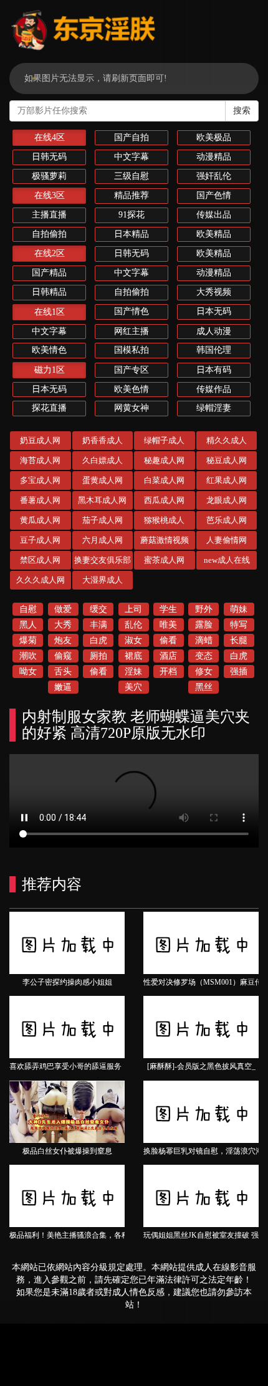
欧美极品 (213, 137)
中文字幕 (131, 156)
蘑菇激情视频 (164, 540)
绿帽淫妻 (213, 408)
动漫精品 (213, 156)
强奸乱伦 (213, 176)
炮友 (63, 640)
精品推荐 (131, 195)
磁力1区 (49, 370)
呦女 (28, 671)
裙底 (133, 656)
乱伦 (133, 624)
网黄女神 (131, 408)
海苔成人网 (40, 460)
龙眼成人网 (226, 500)
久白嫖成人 (102, 460)
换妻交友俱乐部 (102, 560)
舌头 (63, 671)
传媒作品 (213, 389)
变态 (204, 656)
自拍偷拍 (49, 234)
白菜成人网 (164, 480)
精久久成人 (226, 440)
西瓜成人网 (164, 500)
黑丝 (204, 687)
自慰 (28, 609)
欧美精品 (213, 234)
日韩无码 (49, 156)
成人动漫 (213, 331)
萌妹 (238, 609)
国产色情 (213, 195)
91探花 (131, 214)
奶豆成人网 (40, 440)
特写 (238, 624)
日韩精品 (49, 292)
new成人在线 (227, 560)
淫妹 (133, 671)
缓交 (98, 609)
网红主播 (131, 331)
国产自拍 (131, 137)
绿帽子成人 (164, 440)
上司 (133, 609)
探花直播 (49, 408)
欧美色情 (131, 389)
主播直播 (49, 214)
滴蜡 (204, 640)
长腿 (238, 640)
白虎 (98, 640)
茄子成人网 (102, 520)
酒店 (168, 656)
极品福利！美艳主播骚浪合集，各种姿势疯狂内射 (91, 1235)
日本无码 (213, 311)
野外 (204, 609)
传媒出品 (213, 214)
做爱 (63, 609)
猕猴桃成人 (164, 520)
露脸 (204, 624)
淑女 (133, 640)
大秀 (63, 624)
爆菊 (28, 640)
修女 (204, 671)
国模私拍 (131, 350)
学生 (168, 609)
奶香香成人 (102, 440)
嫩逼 (63, 687)
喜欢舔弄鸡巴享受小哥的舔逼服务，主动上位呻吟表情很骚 (106, 1066)
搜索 (242, 110)
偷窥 (63, 656)
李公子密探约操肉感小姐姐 (67, 982)
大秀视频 (213, 292)
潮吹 (28, 656)
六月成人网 (102, 540)
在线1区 (49, 312)
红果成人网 (226, 480)
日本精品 (131, 234)
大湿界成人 (102, 580)
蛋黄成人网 (102, 480)
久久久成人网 (40, 580)
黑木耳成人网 (102, 500)
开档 (168, 671)
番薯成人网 (40, 500)
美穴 (133, 687)
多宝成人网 (40, 480)
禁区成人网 (40, 560)
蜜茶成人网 (164, 560)
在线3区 (49, 195)
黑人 (28, 624)
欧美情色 (49, 350)
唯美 (168, 624)
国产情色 (131, 311)
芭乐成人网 (226, 520)
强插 (238, 671)
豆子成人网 (40, 540)
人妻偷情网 (226, 540)
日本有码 (213, 370)
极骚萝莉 (49, 176)
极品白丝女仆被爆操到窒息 (67, 1151)
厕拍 (98, 656)
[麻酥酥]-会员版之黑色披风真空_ (201, 1066)
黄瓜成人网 (40, 520)
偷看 (168, 640)
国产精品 (49, 272)
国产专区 (131, 370)
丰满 (98, 624)
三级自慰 (131, 176)
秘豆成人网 (226, 460)
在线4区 (49, 137)
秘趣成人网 (164, 460)
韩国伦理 (213, 350)
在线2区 (49, 253)
